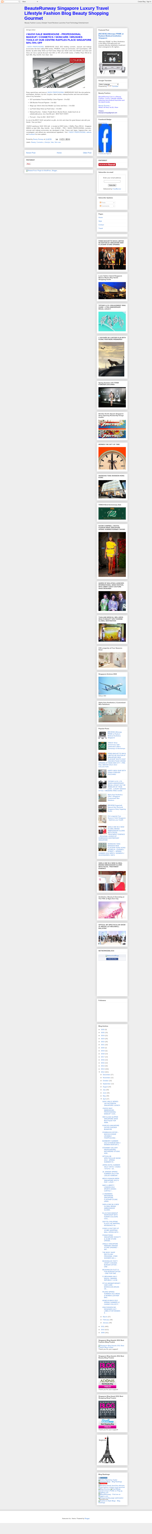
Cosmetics (40, 142)
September (107, 1084)
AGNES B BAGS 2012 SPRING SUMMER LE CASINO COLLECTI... (111, 1302)
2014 (103, 1066)
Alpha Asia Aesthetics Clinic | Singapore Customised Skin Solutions (115, 797)
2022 (103, 1042)
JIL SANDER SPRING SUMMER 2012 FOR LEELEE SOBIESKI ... (110, 1173)
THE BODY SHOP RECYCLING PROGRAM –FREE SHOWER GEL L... (110, 1255)
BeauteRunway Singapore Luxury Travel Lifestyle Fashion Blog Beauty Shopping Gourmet (66, 13)
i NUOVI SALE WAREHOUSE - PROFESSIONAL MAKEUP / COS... (109, 1111)
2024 (103, 1035)
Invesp (106, 1499)
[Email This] (60, 139)
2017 (103, 1057)
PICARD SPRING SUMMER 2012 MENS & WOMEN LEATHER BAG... (111, 1294)
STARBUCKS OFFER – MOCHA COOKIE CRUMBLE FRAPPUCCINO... (110, 1135)
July (104, 1090)
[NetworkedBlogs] (112, 956)
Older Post (87, 153)
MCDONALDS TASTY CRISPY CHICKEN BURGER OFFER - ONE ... (110, 1263)
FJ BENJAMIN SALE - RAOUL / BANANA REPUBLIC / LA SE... (110, 1278)
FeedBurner (117, 189)
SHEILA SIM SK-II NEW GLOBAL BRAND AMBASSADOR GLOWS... (110, 1207)
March (105, 1317)
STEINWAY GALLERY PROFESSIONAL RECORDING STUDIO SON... (111, 1150)
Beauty (33, 142)
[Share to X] (65, 139)
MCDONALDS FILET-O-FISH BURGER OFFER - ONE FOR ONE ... (111, 1271)
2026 (103, 1029)
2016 (103, 1060)
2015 (103, 1063)
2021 (103, 1045)
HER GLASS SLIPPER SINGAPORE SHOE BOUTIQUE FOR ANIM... (110, 1119)
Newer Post (30, 153)
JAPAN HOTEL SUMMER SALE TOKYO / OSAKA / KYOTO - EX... (111, 1167)
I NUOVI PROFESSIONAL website (79, 132)
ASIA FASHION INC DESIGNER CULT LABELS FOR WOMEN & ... (111, 1310)
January (106, 1323)
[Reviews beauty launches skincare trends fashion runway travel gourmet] (112, 1487)
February (106, 1320)
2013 (103, 1069)
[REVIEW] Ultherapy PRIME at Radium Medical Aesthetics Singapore (111, 36)
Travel (100, 228)
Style (100, 221)
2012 (103, 1072)
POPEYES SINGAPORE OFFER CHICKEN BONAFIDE (110, 1127)
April (104, 1099)
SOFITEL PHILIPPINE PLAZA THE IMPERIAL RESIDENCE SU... (111, 1223)
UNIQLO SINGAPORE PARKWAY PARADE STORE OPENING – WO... (110, 1246)
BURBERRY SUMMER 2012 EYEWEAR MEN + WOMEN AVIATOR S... (111, 1143)
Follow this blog (112, 959)
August (105, 1087)
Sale (52, 142)
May (104, 1096)
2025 (103, 1032)
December (107, 1075)
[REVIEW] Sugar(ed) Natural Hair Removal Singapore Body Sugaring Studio (117, 808)
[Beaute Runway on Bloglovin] (106, 1463)
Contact (101, 225)
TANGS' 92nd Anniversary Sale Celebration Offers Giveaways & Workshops (116, 745)
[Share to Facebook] (67, 139)
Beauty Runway (104, 105)
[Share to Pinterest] (69, 139)
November (107, 1078)
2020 (103, 1048)
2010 (103, 1329)
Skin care (58, 142)
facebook (32, 134)
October (106, 1081)
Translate (115, 86)
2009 (103, 1332)
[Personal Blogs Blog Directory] (104, 1489)
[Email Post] (56, 139)
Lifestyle (47, 142)
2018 (103, 1054)
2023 (103, 1039)
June (105, 1093)
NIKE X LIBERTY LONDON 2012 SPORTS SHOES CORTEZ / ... (109, 1188)
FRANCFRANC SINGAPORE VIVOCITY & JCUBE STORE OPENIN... (111, 1238)
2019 (103, 1051)
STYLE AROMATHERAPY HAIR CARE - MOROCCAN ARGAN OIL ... (111, 1286)
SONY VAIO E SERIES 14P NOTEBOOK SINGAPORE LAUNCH (111, 1103)
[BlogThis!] (63, 139)
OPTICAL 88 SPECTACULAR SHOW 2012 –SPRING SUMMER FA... (111, 1159)
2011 (103, 1326)
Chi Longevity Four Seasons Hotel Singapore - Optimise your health (117, 818)
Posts (103, 202)
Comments (105, 206)
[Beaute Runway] (105, 152)
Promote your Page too (104, 153)
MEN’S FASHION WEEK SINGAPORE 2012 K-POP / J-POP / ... (110, 1180)
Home (59, 153)
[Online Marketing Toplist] (107, 1480)
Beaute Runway (102, 123)
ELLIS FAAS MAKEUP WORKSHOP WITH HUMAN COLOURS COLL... (110, 1215)
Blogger (87, 1518)
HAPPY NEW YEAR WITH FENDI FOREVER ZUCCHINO (117, 772)
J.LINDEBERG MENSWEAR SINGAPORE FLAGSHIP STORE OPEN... (110, 1197)
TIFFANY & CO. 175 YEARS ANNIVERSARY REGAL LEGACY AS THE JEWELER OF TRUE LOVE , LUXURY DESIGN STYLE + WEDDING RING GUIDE (112, 786)
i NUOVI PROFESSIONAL (35, 47)
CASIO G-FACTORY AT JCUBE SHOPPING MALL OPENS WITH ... (111, 1230)
